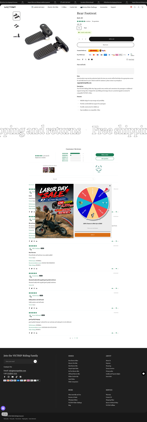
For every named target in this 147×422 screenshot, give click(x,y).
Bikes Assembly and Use (74, 395)
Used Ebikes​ (71, 379)
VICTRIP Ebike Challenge (75, 403)
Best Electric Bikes (73, 360)
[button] (81, 21)
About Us (108, 360)
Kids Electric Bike (73, 366)
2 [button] (72, 338)
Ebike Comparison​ (73, 382)
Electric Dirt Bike (72, 363)
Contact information (32, 418)
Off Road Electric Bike (74, 374)
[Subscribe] (35, 361)
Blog (69, 405)
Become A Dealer (72, 397)
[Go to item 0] (16, 16)
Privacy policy (109, 371)
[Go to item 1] (16, 26)
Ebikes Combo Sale (73, 376)
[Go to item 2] (16, 36)
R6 (79, 28)
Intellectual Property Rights (113, 374)
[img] (33, 189)
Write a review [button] (104, 155)
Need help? (131, 59)
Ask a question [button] (104, 158)
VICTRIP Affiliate (110, 405)
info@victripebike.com (17, 371)
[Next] (68, 45)
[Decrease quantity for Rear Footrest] (79, 39)
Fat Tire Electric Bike (73, 371)
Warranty (108, 395)
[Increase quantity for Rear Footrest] (86, 39)
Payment (108, 363)
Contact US (109, 397)
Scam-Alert (109, 376)
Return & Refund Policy (112, 403)
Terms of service (110, 368)
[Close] (110, 186)
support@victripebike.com (84, 83)
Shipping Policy (110, 400)
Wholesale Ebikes (72, 400)
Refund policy (6, 418)
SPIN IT (93, 234)
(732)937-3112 (12, 374)
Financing (108, 366)
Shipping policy (25, 418)
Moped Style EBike (73, 368)
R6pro (85, 28)
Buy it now (105, 44)
